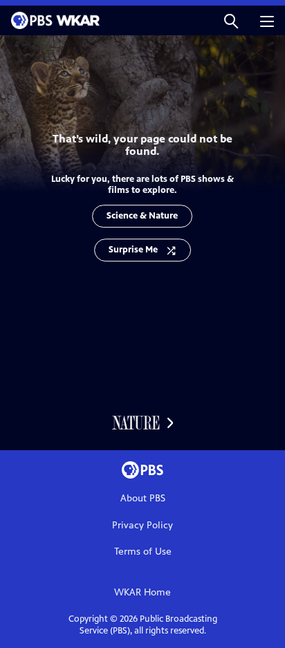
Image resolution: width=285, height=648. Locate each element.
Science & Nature (142, 215)
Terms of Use (143, 551)
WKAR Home (142, 592)
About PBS (142, 498)
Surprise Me (133, 249)
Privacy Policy (142, 525)
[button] (231, 20)
